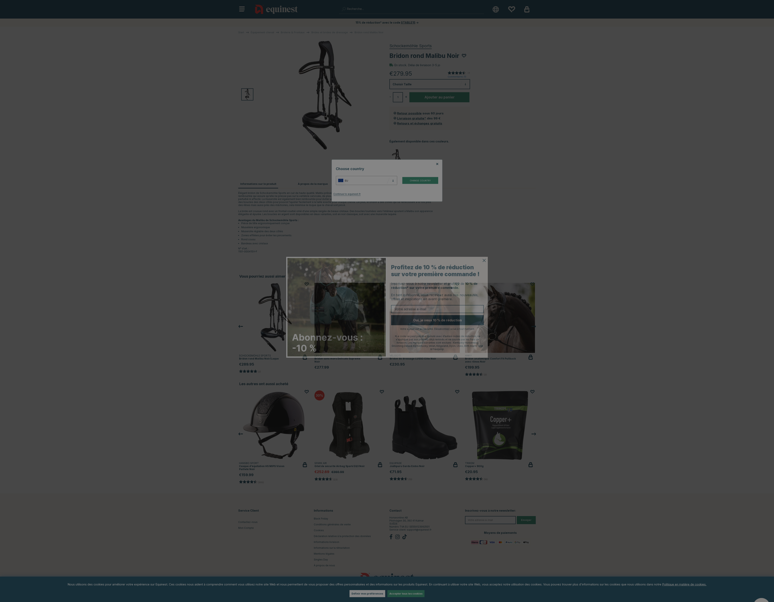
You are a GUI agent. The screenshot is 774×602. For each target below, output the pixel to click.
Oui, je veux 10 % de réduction (437, 314)
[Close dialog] (484, 254)
